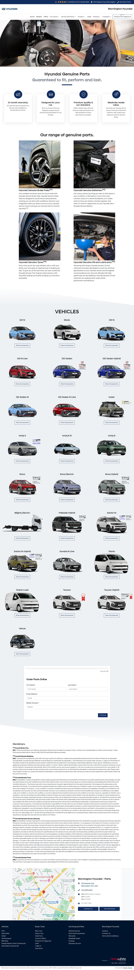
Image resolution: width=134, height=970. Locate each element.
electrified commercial (10, 946)
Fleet (89, 17)
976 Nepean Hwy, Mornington (104, 2)
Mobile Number (32, 703)
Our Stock (53, 17)
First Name (30, 685)
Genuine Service (75, 943)
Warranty (72, 936)
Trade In (38, 946)
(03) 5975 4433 (125, 2)
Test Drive (39, 948)
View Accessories (22, 345)
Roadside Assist (74, 938)
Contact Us (88, 909)
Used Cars (39, 936)
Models (39, 17)
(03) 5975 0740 (86, 890)
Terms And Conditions (110, 936)
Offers (46, 17)
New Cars (38, 931)
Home (32, 17)
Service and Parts (67, 17)
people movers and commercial (14, 943)
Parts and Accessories (77, 933)
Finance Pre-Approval (122, 17)
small (4, 936)
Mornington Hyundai (120, 9)
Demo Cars (39, 933)
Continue (102, 715)
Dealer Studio (127, 968)
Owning (96, 17)
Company (106, 17)
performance (6, 938)
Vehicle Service (74, 931)
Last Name (72, 685)
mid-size (5, 941)
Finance (81, 17)
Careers (105, 931)
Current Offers (40, 938)
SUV (3, 931)
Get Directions (109, 909)
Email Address (32, 694)
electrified (5, 933)
